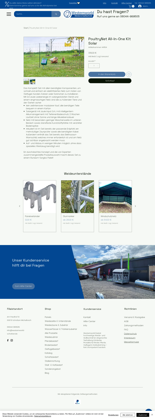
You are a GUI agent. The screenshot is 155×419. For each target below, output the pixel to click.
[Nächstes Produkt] (135, 206)
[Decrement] (90, 66)
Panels (48, 317)
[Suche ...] (56, 14)
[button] (132, 6)
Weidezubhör (51, 337)
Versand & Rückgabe (134, 317)
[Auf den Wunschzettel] (128, 74)
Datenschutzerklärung (42, 416)
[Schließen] (152, 415)
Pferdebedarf (51, 341)
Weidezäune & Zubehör (56, 325)
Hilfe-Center (89, 321)
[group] (77, 206)
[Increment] (97, 66)
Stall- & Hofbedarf (54, 365)
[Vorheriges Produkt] (19, 206)
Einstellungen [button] (113, 415)
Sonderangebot (53, 369)
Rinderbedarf (51, 345)
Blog (47, 372)
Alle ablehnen (128, 415)
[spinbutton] (94, 66)
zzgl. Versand (102, 56)
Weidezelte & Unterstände (58, 321)
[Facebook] (7, 340)
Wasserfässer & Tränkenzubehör (58, 329)
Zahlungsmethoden (133, 325)
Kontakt (87, 317)
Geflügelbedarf (52, 349)
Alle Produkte (51, 333)
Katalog (48, 353)
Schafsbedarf (51, 357)
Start (26, 28)
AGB (126, 321)
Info (85, 325)
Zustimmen (143, 415)
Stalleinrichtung (52, 361)
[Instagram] (11, 340)
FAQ (126, 329)
